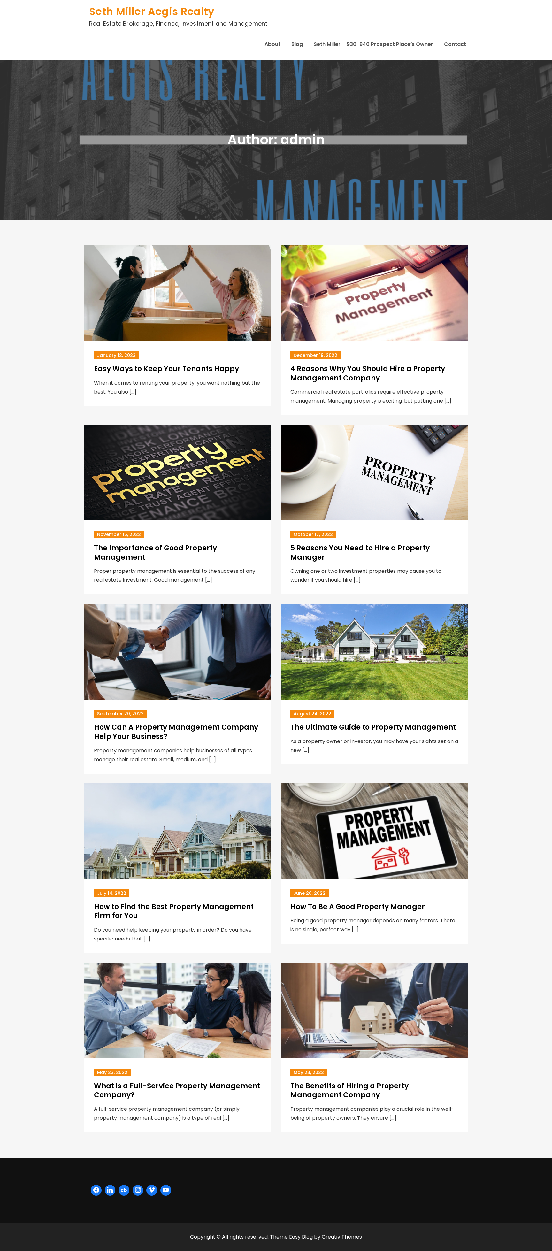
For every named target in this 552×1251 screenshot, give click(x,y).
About (272, 44)
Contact (455, 44)
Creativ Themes (342, 1236)
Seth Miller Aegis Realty (151, 11)
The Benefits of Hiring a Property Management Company (349, 1090)
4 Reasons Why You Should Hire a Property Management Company (367, 373)
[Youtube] (166, 1190)
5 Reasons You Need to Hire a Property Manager (360, 552)
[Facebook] (96, 1190)
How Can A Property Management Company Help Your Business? (176, 731)
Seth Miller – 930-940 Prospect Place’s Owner (373, 44)
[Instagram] (138, 1190)
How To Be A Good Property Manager (357, 907)
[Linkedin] (110, 1190)
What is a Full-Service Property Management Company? (177, 1090)
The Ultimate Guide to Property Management (373, 727)
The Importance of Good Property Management (155, 552)
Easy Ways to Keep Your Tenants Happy (166, 369)
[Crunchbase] (124, 1190)
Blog (297, 44)
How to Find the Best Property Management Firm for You (174, 911)
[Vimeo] (152, 1190)
